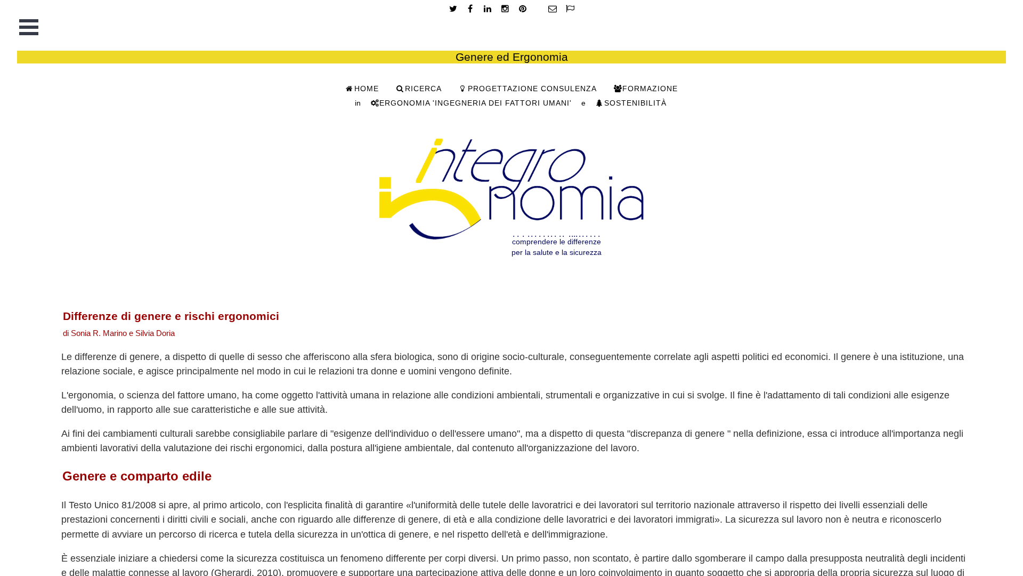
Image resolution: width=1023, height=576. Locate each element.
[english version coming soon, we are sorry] (569, 8)
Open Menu (29, 27)
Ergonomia (475, 103)
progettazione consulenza (532, 89)
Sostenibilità (635, 103)
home (366, 89)
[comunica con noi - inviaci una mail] (552, 8)
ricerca (423, 89)
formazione (650, 89)
